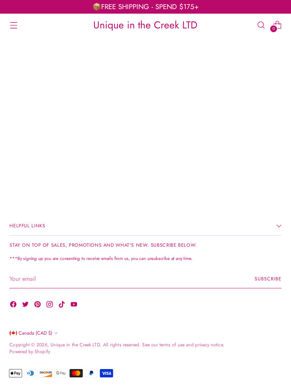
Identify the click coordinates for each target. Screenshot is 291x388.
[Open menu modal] (13, 25)
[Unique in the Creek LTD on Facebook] (14, 305)
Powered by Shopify (29, 351)
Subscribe (268, 278)
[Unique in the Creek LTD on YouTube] (74, 305)
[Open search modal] (261, 25)
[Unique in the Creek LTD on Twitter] (26, 305)
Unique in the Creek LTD (75, 344)
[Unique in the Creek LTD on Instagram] (50, 305)
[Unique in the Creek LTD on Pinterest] (38, 305)
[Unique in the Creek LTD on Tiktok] (62, 305)
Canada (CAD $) (35, 333)
